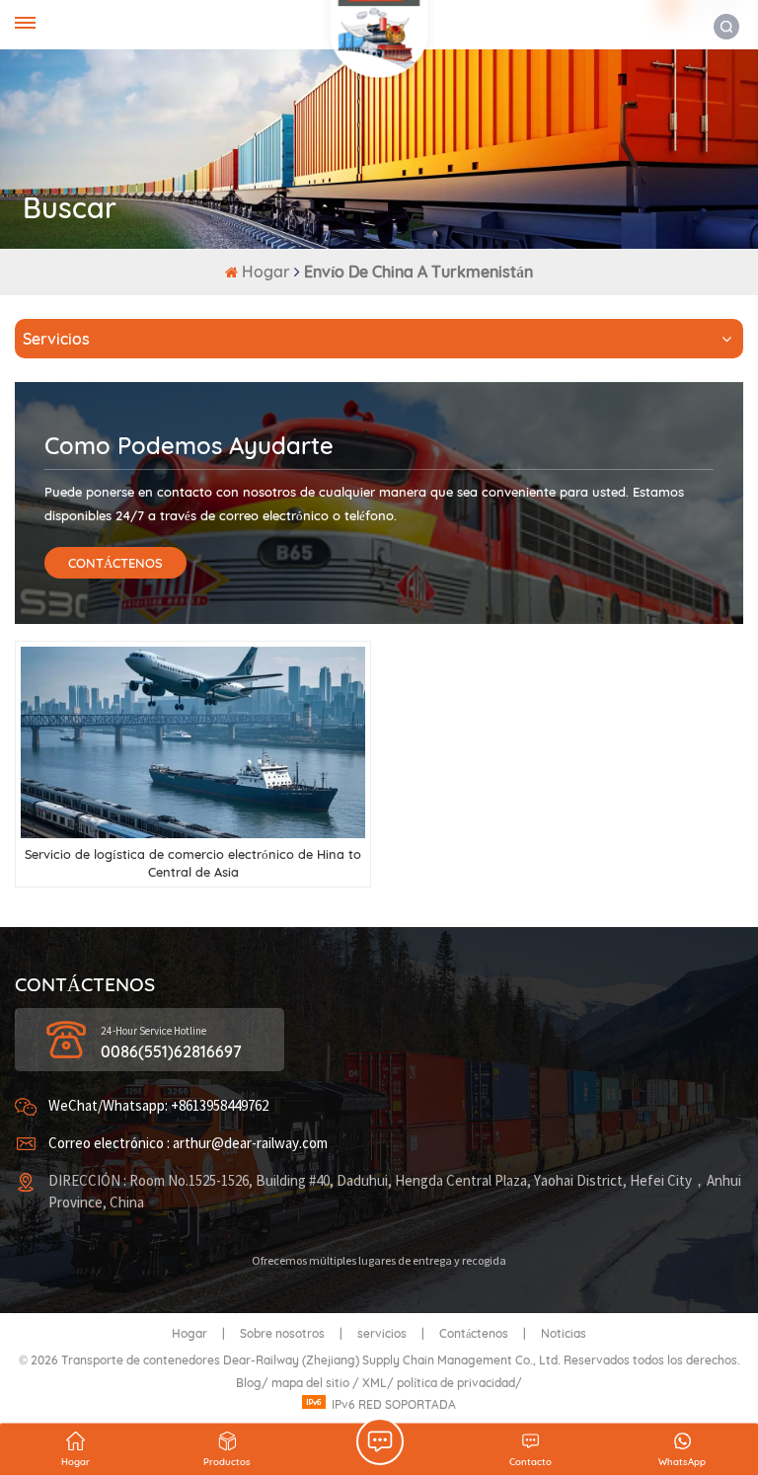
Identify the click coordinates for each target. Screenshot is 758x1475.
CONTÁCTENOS (115, 563)
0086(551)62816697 (171, 1051)
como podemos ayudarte (189, 445)
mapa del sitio (311, 1382)
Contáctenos (473, 1333)
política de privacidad (456, 1382)
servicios (382, 1333)
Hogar (268, 271)
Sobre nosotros (282, 1333)
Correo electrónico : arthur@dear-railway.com (188, 1143)
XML (374, 1382)
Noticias (563, 1333)
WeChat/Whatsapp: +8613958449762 (158, 1106)
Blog (249, 1382)
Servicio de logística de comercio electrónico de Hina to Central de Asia (193, 863)
